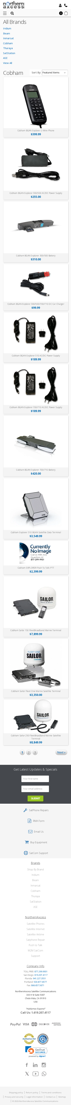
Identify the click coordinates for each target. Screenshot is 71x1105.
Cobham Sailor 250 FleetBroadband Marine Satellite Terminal (36, 737)
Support (35, 955)
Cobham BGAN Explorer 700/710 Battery (35, 469)
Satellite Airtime (35, 934)
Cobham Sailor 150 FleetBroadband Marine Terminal (35, 630)
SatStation (9, 53)
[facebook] (26, 1065)
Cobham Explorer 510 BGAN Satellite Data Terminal (36, 532)
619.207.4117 (41, 975)
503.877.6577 (40, 981)
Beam (6, 33)
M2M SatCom (35, 950)
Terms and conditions (51, 1092)
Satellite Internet (36, 929)
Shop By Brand (35, 869)
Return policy (32, 1092)
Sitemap (62, 1096)
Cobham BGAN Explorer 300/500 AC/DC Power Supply (35, 193)
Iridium (7, 28)
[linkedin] (35, 1065)
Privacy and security (14, 1096)
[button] (36, 1052)
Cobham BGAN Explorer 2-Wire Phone (35, 130)
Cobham (8, 43)
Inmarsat (8, 38)
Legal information (34, 1096)
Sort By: (36, 72)
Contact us (50, 1096)
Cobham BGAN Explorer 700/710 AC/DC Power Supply (35, 407)
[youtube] (35, 1073)
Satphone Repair (35, 939)
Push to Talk (35, 945)
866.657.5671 (37, 985)
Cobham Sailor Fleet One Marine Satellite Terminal (35, 691)
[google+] (44, 1073)
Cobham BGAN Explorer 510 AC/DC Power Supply (36, 355)
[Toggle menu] (4, 13)
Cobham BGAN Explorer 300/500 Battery (35, 255)
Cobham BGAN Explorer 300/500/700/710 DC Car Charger (35, 304)
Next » (61, 752)
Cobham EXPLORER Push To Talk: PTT (36, 567)
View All (7, 63)
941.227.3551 (39, 978)
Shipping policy (16, 1092)
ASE (5, 58)
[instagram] (43, 1065)
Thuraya (8, 48)
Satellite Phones (35, 923)
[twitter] (27, 1073)
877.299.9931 (41, 971)
